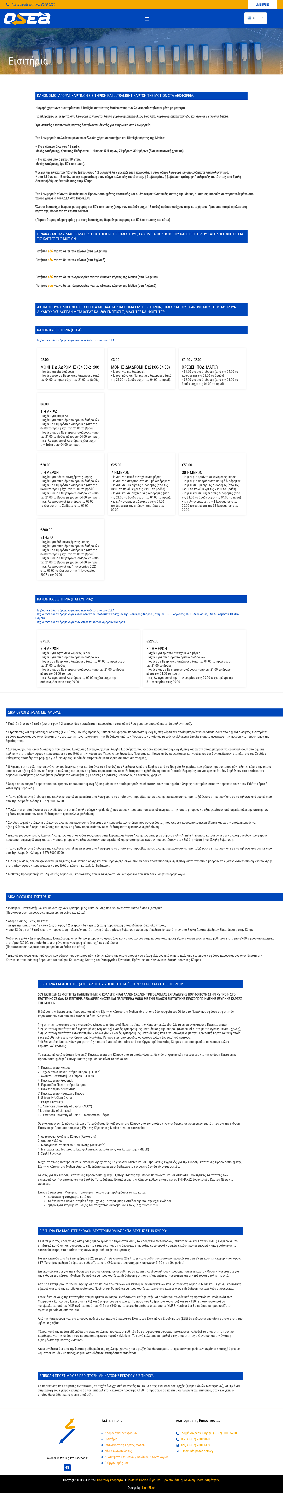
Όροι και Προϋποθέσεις (166, 1480)
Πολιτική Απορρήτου (110, 1480)
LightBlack (148, 1488)
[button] (147, 19)
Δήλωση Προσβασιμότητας (202, 1480)
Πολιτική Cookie (137, 1480)
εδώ (50, 251)
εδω (50, 260)
